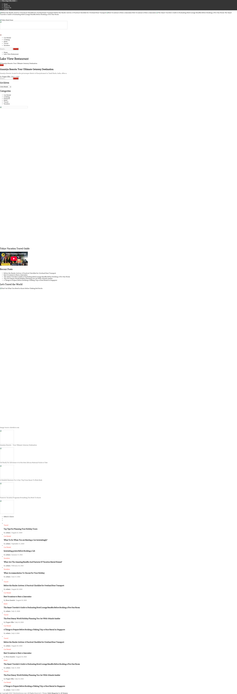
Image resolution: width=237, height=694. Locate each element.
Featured (7, 98)
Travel (6, 43)
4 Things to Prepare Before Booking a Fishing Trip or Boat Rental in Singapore (30, 280)
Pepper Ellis (6, 76)
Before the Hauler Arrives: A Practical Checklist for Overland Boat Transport (80, 13)
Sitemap (6, 9)
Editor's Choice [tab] (9, 517)
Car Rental (7, 38)
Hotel (5, 41)
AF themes (64, 693)
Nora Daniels (10, 600)
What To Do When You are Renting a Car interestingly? (25, 540)
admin (8, 533)
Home (6, 4)
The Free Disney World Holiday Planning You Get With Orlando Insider (28, 278)
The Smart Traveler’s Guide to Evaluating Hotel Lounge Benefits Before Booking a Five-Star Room (37, 277)
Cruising (7, 40)
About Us (7, 6)
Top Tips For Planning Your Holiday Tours (20, 529)
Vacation (7, 45)
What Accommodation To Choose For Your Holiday (24, 573)
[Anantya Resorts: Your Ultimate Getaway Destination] (18, 63)
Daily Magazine (53, 693)
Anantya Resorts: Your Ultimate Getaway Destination (27, 69)
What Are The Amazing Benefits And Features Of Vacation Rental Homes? (33, 562)
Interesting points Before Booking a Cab (19, 551)
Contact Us (7, 8)
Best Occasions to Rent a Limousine (144, 13)
